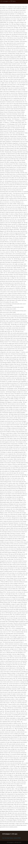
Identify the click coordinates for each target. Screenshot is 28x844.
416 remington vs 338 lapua (8, 1)
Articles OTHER (17, 838)
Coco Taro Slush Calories (7, 838)
